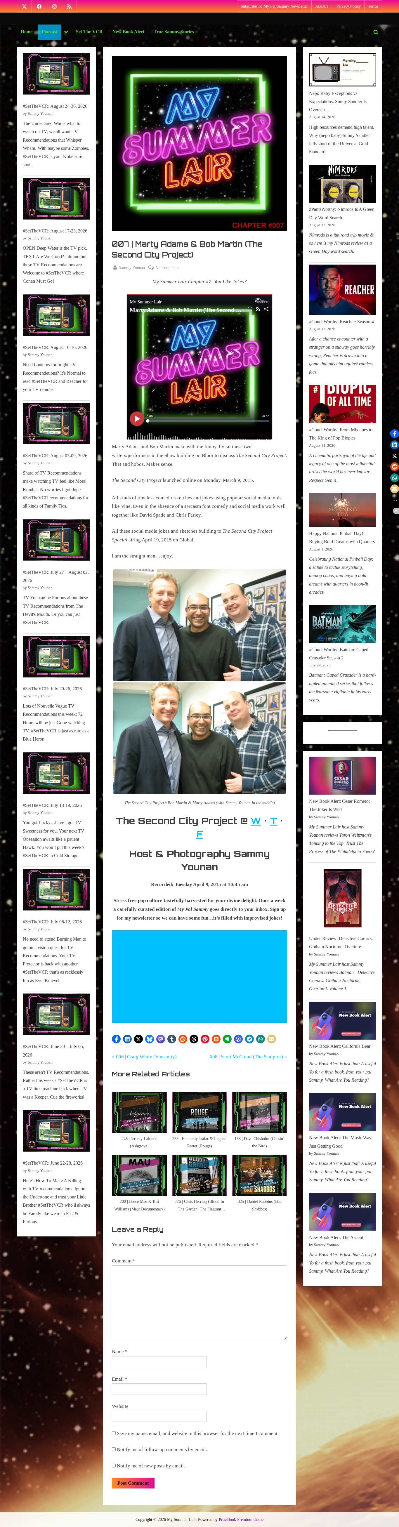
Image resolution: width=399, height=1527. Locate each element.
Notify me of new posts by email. (151, 1466)
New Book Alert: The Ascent (336, 1237)
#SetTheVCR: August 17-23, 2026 (55, 230)
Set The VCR (89, 31)
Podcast (49, 31)
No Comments (167, 268)
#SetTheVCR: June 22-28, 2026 (53, 1163)
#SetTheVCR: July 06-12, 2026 (52, 921)
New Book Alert (128, 31)
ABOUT (322, 6)
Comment (124, 1261)
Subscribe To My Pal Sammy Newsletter (274, 6)
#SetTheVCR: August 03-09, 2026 (55, 455)
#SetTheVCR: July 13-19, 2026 (52, 805)
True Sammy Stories (174, 31)
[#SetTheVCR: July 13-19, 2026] (56, 774)
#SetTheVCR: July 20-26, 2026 (52, 688)
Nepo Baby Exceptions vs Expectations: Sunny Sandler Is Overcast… (338, 101)
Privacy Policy (348, 6)
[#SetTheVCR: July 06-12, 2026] (56, 891)
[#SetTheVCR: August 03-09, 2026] (56, 425)
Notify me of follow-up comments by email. (162, 1449)
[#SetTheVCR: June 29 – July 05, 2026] (56, 1015)
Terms (373, 6)
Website (120, 1406)
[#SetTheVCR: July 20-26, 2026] (56, 658)
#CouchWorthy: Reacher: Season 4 (341, 321)
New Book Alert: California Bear (339, 1046)
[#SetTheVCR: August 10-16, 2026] (56, 316)
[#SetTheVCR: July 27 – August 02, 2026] (56, 541)
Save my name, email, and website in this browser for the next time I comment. (198, 1433)
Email (120, 1379)
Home (26, 31)
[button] (116, 1039)
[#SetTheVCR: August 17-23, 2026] (56, 200)
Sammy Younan (132, 267)
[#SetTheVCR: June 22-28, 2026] (56, 1132)
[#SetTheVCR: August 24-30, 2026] (56, 75)
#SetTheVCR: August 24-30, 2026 (55, 106)
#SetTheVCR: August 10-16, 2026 (55, 347)
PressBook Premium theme (241, 1519)
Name (120, 1351)
